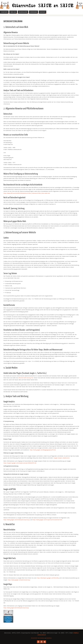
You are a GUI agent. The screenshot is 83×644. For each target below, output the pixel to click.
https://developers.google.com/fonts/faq (48, 578)
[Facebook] (38, 641)
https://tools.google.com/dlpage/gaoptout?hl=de (43, 450)
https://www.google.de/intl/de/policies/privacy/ (16, 608)
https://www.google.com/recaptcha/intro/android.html (47, 520)
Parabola (42, 638)
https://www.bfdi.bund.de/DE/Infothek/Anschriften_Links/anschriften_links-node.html (26, 193)
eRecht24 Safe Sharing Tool (25, 378)
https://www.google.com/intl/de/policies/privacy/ (16, 520)
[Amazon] (41, 641)
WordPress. (49, 638)
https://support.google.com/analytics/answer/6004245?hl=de (19, 463)
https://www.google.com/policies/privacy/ (19, 580)
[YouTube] (44, 641)
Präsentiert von (35, 638)
